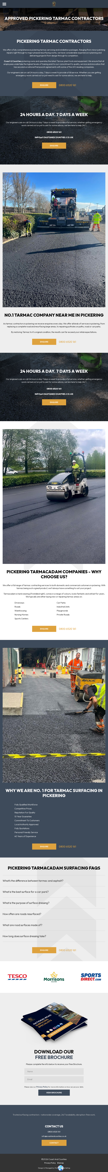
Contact (54, 1143)
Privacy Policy (42, 1087)
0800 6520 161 (67, 85)
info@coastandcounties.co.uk (54, 137)
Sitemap (60, 1163)
